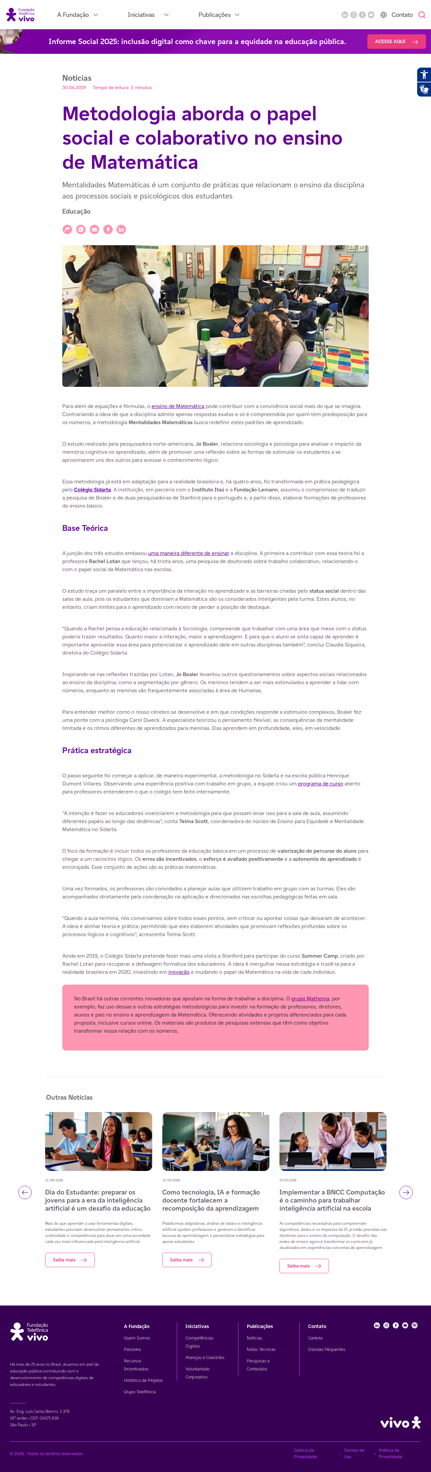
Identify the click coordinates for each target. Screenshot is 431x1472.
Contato (402, 15)
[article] (215, 726)
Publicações (215, 15)
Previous (25, 1192)
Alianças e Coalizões (205, 1357)
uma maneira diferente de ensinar (188, 553)
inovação (179, 972)
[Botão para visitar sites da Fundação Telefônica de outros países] (383, 15)
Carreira (315, 1338)
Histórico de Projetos (143, 1380)
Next (406, 1192)
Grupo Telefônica (140, 1392)
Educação (76, 211)
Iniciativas (141, 15)
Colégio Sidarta (92, 489)
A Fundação (73, 15)
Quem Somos (137, 1338)
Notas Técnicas (261, 1349)
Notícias (254, 1338)
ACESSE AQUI (391, 41)
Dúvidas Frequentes (326, 1349)
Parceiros (132, 1349)
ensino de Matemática (178, 406)
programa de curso (320, 783)
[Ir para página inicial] (20, 14)
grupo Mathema (310, 998)
